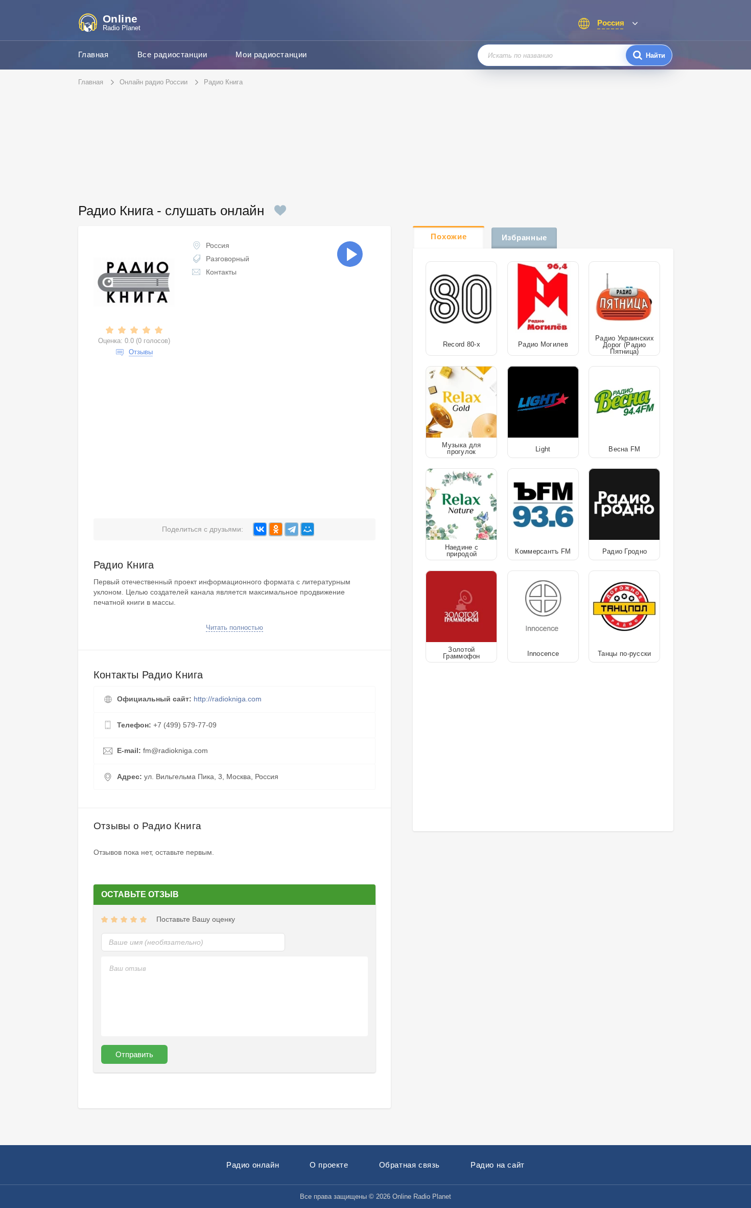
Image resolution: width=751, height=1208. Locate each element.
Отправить (134, 1054)
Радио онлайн (252, 1164)
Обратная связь (409, 1164)
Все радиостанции (172, 54)
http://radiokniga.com (228, 699)
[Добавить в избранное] (280, 210)
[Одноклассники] (276, 529)
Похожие (448, 236)
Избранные (524, 237)
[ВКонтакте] (260, 529)
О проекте (329, 1164)
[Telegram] (291, 529)
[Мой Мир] (307, 529)
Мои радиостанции (271, 54)
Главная (93, 54)
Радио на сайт (498, 1164)
